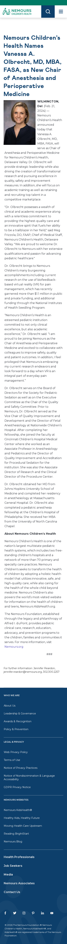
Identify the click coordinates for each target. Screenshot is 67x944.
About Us (9, 705)
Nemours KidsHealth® (18, 810)
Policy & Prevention (16, 729)
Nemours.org (13, 646)
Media (8, 874)
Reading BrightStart (16, 833)
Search (48, 11)
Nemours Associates (19, 883)
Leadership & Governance (20, 713)
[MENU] (61, 11)
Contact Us (12, 892)
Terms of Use (12, 760)
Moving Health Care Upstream (23, 825)
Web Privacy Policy (16, 752)
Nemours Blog (13, 841)
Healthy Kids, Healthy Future (22, 818)
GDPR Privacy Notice (17, 787)
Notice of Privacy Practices (20, 767)
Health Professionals (19, 857)
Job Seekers (13, 865)
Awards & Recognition (17, 721)
